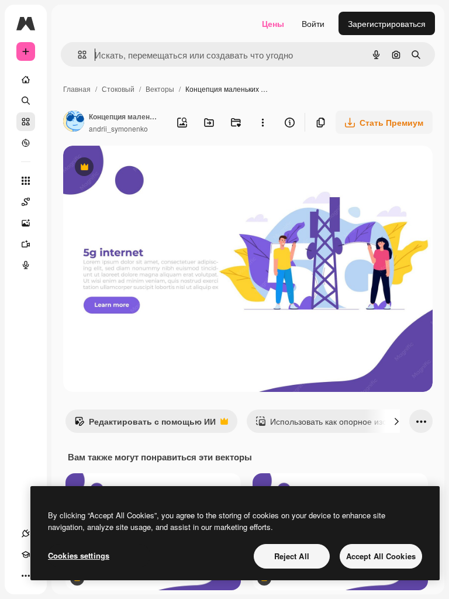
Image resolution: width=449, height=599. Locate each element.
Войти (313, 23)
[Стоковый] (25, 121)
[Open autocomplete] (77, 54)
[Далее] (396, 421)
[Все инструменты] (25, 180)
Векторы (160, 89)
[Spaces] (25, 201)
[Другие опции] (262, 122)
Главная (77, 89)
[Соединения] (25, 533)
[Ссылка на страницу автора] (73, 122)
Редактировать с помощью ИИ (145, 424)
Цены (273, 23)
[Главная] (25, 79)
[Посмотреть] (25, 142)
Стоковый (118, 89)
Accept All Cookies (381, 556)
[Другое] (25, 575)
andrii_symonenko (118, 128)
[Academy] (25, 554)
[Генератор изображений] (25, 223)
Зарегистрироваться (387, 23)
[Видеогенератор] (25, 244)
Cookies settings (78, 555)
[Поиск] (25, 100)
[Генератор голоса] (25, 265)
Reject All (291, 556)
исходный (141, 168)
